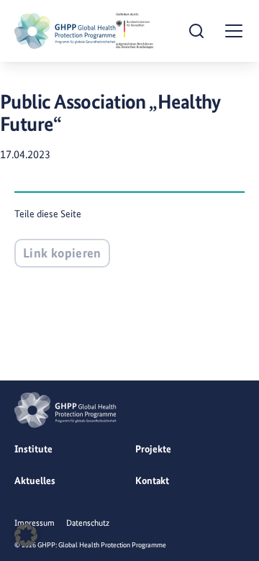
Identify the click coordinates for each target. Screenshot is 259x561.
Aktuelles (34, 480)
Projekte (153, 449)
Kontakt (152, 480)
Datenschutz (87, 523)
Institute (33, 449)
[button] (26, 535)
